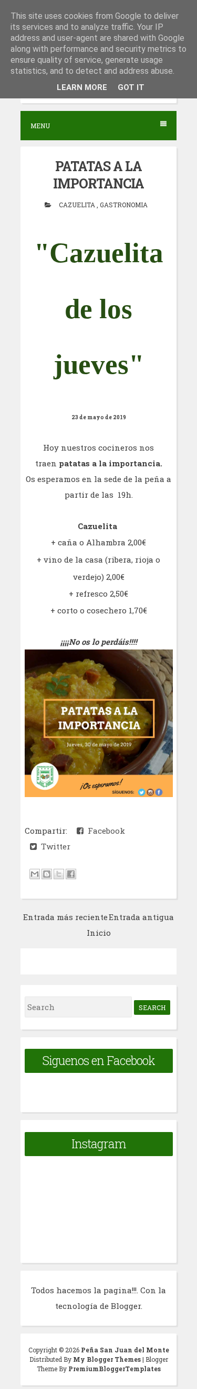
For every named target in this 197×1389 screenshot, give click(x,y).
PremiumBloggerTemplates (114, 1368)
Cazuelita (78, 204)
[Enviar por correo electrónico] (34, 874)
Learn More (82, 87)
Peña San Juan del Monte (125, 1350)
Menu (40, 125)
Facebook (104, 830)
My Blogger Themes (107, 1359)
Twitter (53, 846)
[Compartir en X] (59, 874)
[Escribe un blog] (47, 874)
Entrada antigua (141, 917)
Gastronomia (124, 204)
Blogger (126, 1306)
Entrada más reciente (65, 917)
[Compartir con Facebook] (71, 874)
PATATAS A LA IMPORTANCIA (98, 175)
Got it (131, 87)
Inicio (99, 932)
